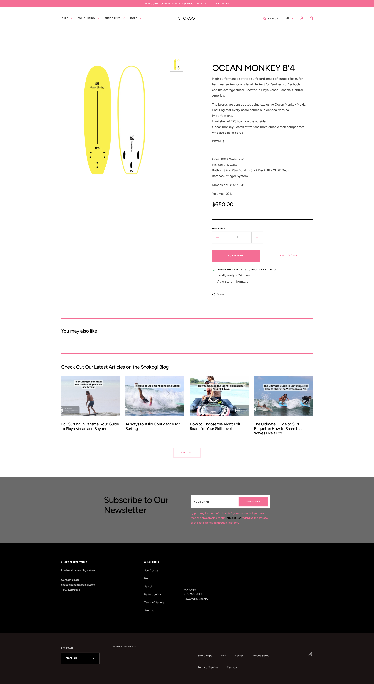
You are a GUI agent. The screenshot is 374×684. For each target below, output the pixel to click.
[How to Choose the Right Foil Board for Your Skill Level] (219, 407)
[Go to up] (368, 678)
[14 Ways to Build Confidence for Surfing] (154, 407)
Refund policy (152, 594)
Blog (146, 578)
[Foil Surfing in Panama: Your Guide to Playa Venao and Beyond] (90, 407)
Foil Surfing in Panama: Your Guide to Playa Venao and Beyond (90, 426)
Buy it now (235, 255)
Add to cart (288, 255)
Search (148, 586)
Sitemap (149, 610)
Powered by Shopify (196, 598)
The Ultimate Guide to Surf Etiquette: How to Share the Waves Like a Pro (278, 428)
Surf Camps (151, 570)
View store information (233, 281)
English (71, 658)
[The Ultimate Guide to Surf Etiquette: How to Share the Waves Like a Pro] (283, 407)
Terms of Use (233, 517)
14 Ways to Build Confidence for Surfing (152, 426)
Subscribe (253, 501)
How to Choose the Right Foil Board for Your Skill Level (215, 426)
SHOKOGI (190, 593)
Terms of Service (154, 602)
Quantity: (219, 228)
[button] (271, 18)
